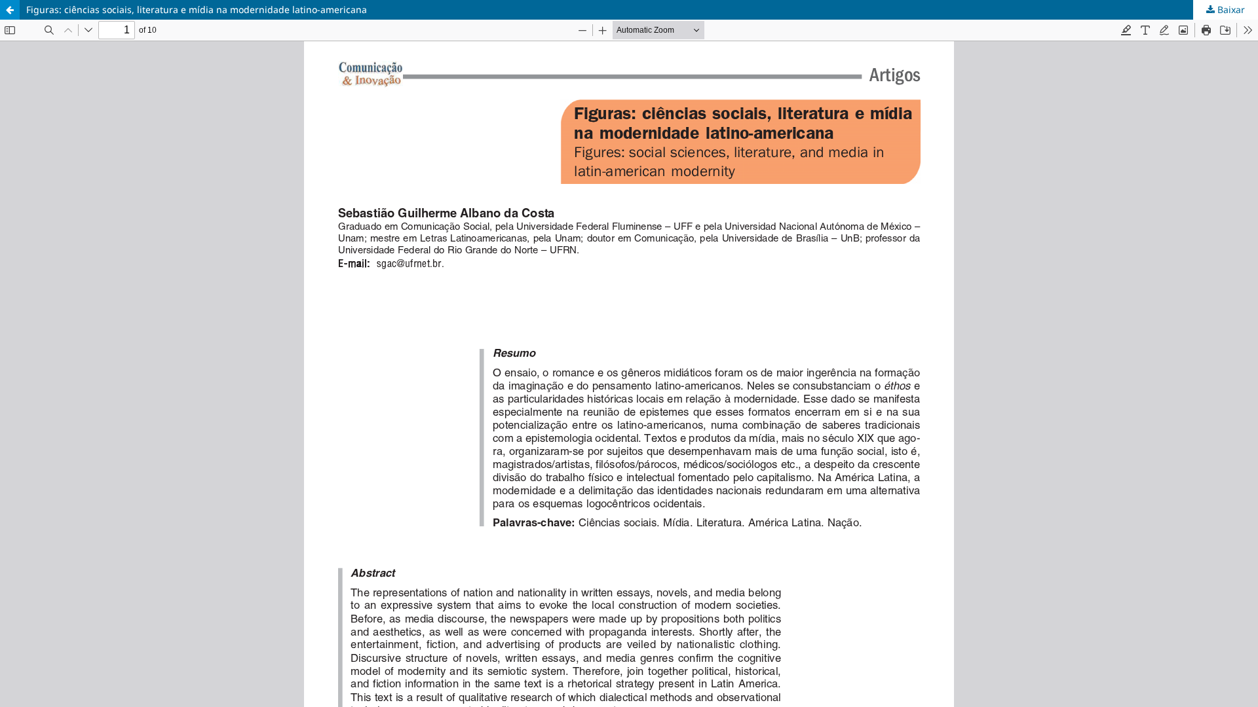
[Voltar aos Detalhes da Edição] (10, 10)
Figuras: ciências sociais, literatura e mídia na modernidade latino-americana (196, 9)
